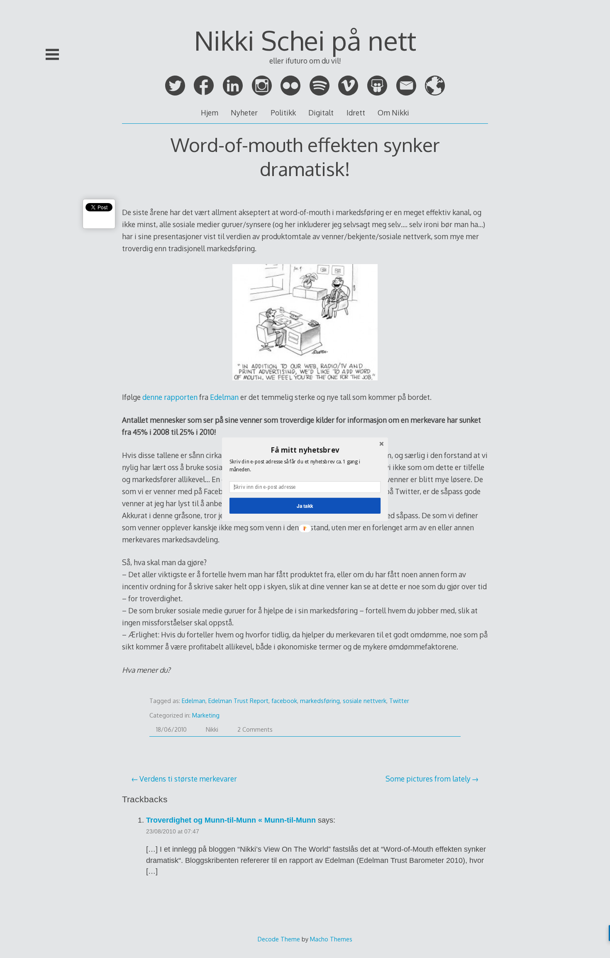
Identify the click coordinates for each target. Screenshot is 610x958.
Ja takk (305, 505)
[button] (305, 450)
